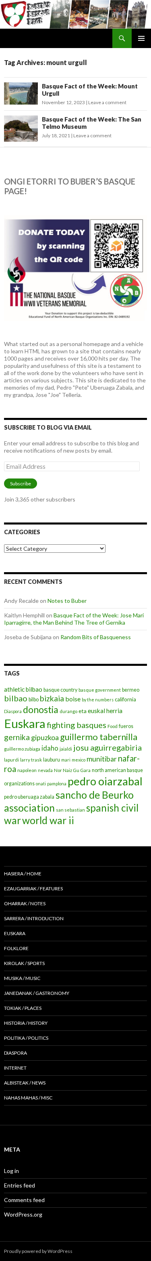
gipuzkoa (45, 737)
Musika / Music (22, 978)
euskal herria (105, 710)
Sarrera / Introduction (34, 918)
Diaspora (13, 711)
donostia (40, 709)
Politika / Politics (26, 1038)
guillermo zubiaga (22, 748)
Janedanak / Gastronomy (36, 993)
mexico (78, 759)
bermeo (130, 690)
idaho (49, 748)
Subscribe (20, 483)
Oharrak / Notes (25, 903)
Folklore (16, 948)
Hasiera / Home (22, 874)
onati (41, 783)
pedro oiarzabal (105, 781)
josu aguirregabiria (107, 747)
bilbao (15, 698)
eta (83, 710)
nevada (45, 770)
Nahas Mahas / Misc (28, 1098)
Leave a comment (107, 102)
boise (73, 699)
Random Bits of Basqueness (95, 637)
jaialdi (66, 748)
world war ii (48, 820)
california (125, 699)
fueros (126, 726)
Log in (11, 1170)
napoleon (27, 770)
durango (68, 711)
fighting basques (76, 725)
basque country (60, 690)
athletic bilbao (23, 689)
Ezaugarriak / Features (33, 888)
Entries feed (19, 1185)
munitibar (102, 758)
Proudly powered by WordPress (38, 1251)
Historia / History (26, 1023)
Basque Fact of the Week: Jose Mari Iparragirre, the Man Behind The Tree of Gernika (74, 619)
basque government (100, 689)
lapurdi (11, 759)
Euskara (25, 723)
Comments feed (24, 1199)
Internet (15, 1068)
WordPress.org (23, 1214)
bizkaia (52, 698)
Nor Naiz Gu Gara (72, 770)
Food (113, 726)
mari (65, 759)
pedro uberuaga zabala (29, 797)
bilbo (34, 700)
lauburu (51, 760)
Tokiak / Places (22, 1008)
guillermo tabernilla (98, 736)
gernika (17, 737)
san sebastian (70, 809)
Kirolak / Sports (24, 963)
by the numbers (98, 699)
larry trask (31, 759)
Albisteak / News (25, 1083)
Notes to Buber (67, 600)
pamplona (56, 783)
